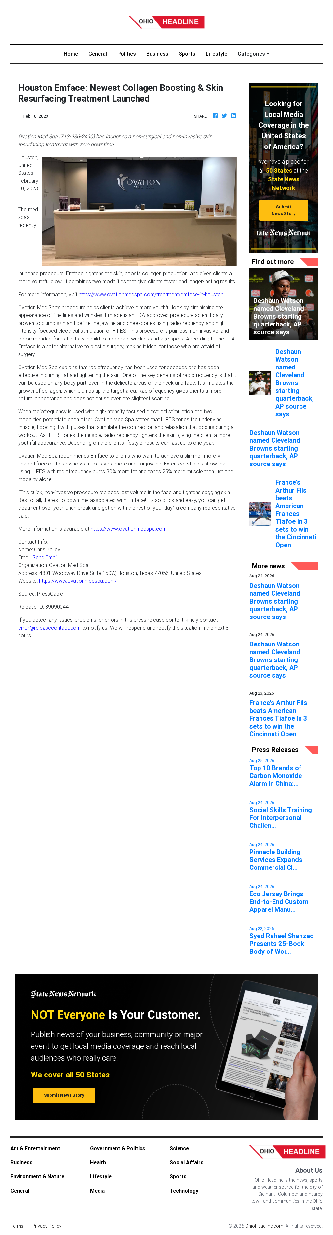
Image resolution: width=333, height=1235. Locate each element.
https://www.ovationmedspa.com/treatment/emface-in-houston (151, 294)
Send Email (45, 557)
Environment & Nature (37, 1176)
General (97, 53)
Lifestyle (216, 53)
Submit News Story (284, 210)
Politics (126, 53)
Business (157, 53)
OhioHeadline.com (264, 1226)
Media (97, 1190)
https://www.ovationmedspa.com (128, 528)
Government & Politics (117, 1148)
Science (179, 1148)
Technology (184, 1190)
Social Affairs (187, 1162)
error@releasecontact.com (49, 627)
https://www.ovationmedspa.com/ (78, 580)
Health (98, 1162)
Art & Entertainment (35, 1148)
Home (73, 53)
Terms (16, 1226)
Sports (187, 53)
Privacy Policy (46, 1226)
